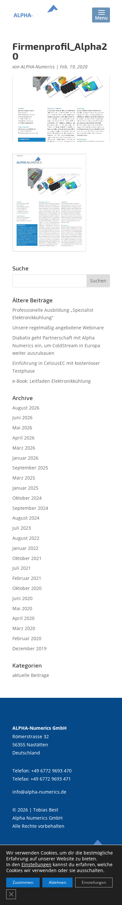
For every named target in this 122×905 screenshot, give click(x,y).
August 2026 (25, 408)
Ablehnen (57, 882)
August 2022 (25, 538)
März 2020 (23, 628)
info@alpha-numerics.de (39, 792)
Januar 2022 (25, 548)
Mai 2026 (22, 427)
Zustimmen (23, 882)
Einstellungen (36, 865)
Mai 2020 (22, 608)
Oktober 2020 (27, 588)
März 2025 (23, 478)
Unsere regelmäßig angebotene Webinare (58, 327)
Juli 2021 (21, 568)
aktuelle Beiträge (30, 675)
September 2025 (30, 468)
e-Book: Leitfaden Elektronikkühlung (51, 381)
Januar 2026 (25, 458)
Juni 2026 (22, 417)
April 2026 (23, 438)
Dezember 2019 (29, 648)
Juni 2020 (22, 598)
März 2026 (23, 448)
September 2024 (30, 508)
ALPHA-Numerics (38, 67)
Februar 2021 (26, 578)
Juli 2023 (21, 528)
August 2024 (25, 518)
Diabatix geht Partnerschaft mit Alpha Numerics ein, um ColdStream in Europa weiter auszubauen (56, 345)
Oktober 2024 (27, 498)
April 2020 (23, 618)
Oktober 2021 (27, 558)
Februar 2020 (26, 638)
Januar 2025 (25, 488)
